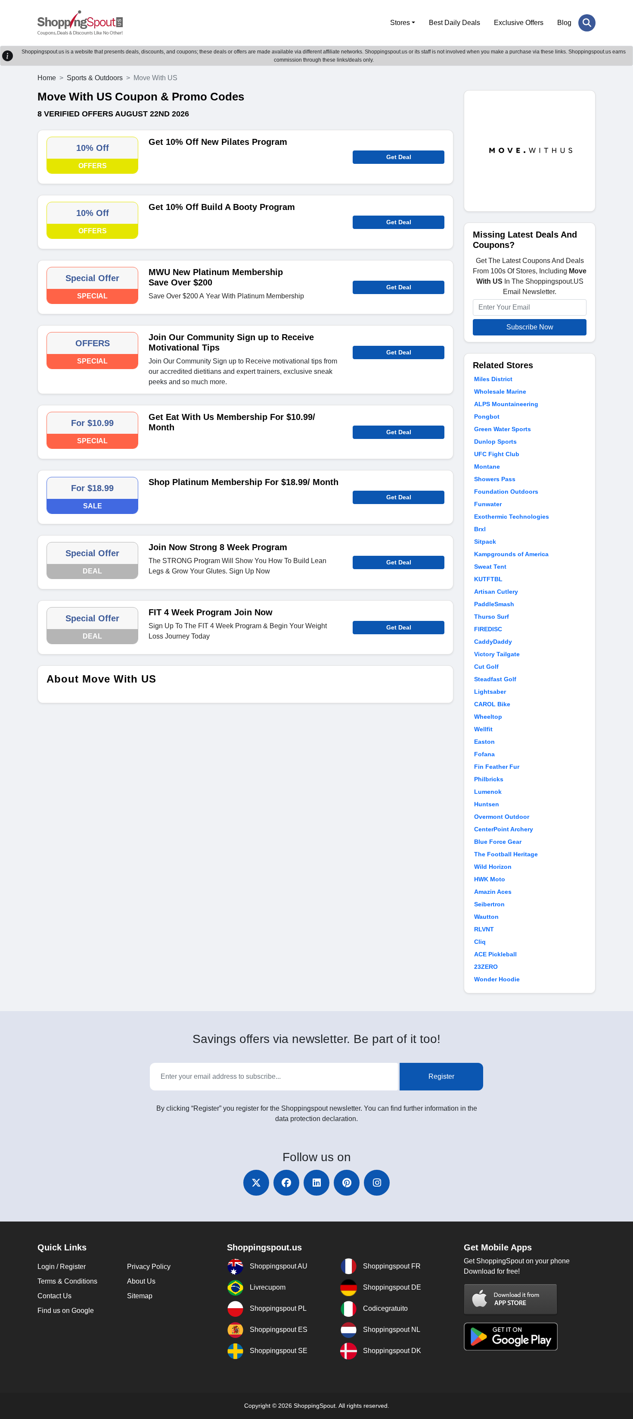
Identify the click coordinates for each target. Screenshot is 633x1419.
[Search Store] (587, 22)
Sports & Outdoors (95, 77)
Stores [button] (400, 22)
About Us (141, 1281)
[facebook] (286, 1183)
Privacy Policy (149, 1266)
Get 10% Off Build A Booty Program (222, 207)
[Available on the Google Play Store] (511, 1336)
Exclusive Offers (518, 22)
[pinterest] (347, 1183)
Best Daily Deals (454, 22)
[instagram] (377, 1183)
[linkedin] (316, 1183)
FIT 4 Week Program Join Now (211, 612)
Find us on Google (65, 1310)
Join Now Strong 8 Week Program (218, 547)
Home (46, 77)
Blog (564, 22)
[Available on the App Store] (511, 1299)
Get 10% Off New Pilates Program (218, 142)
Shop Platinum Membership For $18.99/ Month (243, 482)
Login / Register (61, 1266)
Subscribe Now (529, 327)
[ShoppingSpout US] (80, 22)
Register (441, 1076)
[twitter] (256, 1183)
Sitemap (139, 1296)
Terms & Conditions (67, 1281)
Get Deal (398, 156)
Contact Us (54, 1296)
